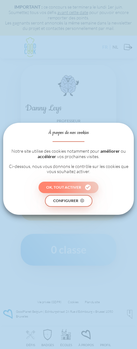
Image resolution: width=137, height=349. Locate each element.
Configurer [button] (65, 200)
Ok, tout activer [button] (63, 187)
